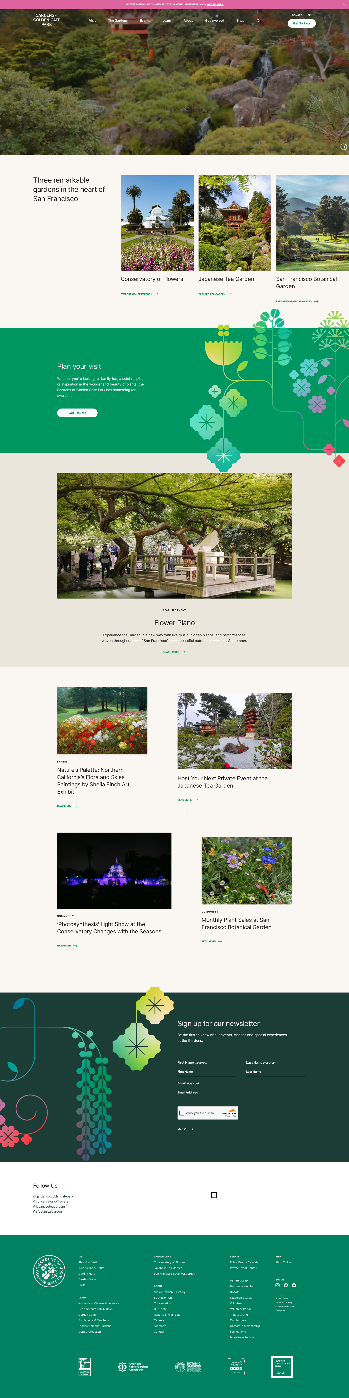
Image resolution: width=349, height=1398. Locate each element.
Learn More (171, 652)
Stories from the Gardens (95, 1326)
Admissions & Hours (91, 1268)
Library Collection (90, 1331)
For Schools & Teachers (94, 1320)
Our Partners (238, 1320)
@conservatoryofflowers (50, 1201)
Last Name (260, 1062)
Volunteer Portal (240, 1309)
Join (309, 15)
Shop (240, 20)
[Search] (258, 21)
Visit (92, 20)
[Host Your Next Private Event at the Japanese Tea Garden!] (235, 731)
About (188, 20)
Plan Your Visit (88, 1262)
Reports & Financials (167, 1314)
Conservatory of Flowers (170, 1262)
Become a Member (242, 1286)
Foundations (238, 1331)
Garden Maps (87, 1279)
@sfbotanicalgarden (47, 1211)
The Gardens (117, 20)
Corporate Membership (245, 1326)
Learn (167, 20)
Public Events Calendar (245, 1262)
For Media (160, 1326)
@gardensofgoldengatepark (53, 1196)
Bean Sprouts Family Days (95, 1309)
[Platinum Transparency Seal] (282, 1367)
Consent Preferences (285, 1306)
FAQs (82, 1285)
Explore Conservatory (136, 294)
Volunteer (236, 1303)
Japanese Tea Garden (168, 1268)
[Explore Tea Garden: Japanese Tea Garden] (235, 223)
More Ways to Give (242, 1337)
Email (188, 1083)
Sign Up (182, 1128)
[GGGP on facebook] (286, 1285)
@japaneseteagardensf (50, 1206)
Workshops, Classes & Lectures (99, 1303)
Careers (159, 1320)
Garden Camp (88, 1314)
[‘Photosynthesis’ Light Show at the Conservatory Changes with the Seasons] (114, 871)
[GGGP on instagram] (277, 1285)
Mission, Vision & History (169, 1292)
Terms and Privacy (283, 1302)
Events (145, 20)
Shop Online (283, 1262)
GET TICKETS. (215, 4)
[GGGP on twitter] (294, 1285)
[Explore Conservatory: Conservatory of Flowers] (157, 223)
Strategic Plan (163, 1297)
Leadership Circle (241, 1297)
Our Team (160, 1309)
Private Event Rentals (244, 1268)
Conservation (162, 1303)
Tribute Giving (239, 1314)
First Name (192, 1062)
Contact (159, 1331)
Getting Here (87, 1273)
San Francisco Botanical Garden (174, 1273)
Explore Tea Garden (212, 294)
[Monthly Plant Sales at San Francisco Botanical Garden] (247, 870)
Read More (64, 806)
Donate (297, 15)
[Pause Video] (343, 147)
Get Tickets (302, 23)
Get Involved (214, 20)
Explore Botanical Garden (294, 301)
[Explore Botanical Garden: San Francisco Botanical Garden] (312, 223)
